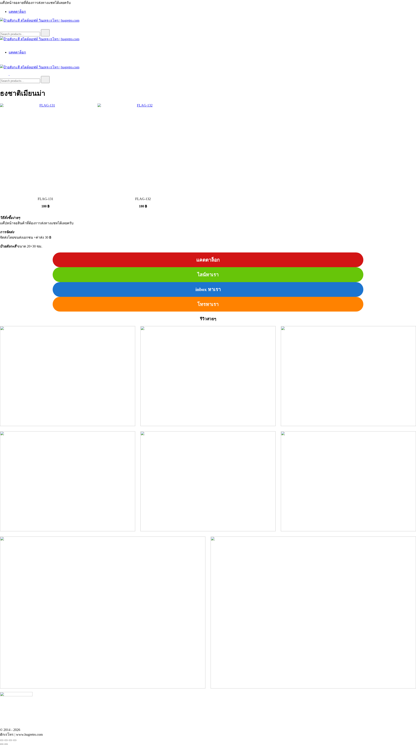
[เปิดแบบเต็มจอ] (6, 740)
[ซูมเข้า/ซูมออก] (1, 740)
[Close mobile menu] (1, 44)
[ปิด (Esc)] (14, 740)
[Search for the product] (45, 32)
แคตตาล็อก (17, 11)
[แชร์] (10, 740)
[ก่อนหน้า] (1, 744)
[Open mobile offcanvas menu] (11, 74)
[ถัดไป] (6, 744)
